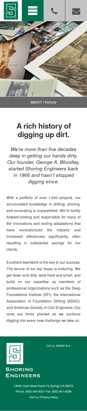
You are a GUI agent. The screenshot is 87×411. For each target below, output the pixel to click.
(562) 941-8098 (61, 391)
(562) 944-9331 (35, 391)
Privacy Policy (49, 397)
